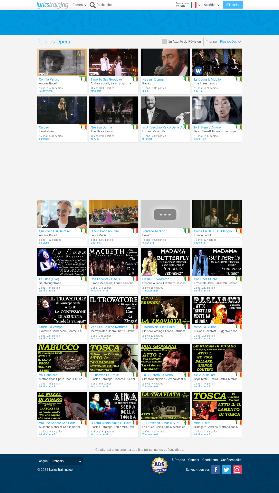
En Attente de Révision (184, 41)
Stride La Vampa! (51, 327)
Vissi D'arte (202, 423)
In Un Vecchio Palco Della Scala (164, 127)
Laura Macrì (98, 235)
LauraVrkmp (45, 91)
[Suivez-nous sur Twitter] (226, 469)
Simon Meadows (101, 283)
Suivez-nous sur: (198, 470)
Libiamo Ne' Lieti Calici (158, 327)
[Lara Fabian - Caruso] (62, 110)
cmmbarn (96, 91)
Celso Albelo (164, 427)
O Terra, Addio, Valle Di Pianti (111, 423)
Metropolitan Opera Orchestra (238, 427)
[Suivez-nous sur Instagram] (237, 469)
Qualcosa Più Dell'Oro (54, 231)
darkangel (44, 138)
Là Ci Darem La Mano (157, 375)
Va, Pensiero (48, 375)
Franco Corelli (202, 235)
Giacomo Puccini (124, 379)
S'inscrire (233, 5)
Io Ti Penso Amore (207, 127)
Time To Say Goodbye (106, 79)
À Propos (178, 460)
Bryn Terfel (201, 379)
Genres (78, 5)
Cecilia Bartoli (218, 379)
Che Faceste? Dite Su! (107, 279)
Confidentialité (231, 460)
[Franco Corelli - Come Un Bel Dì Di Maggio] (217, 214)
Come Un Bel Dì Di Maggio (213, 231)
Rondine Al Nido (153, 231)
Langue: (42, 461)
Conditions (210, 460)
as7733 (198, 91)
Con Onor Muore (205, 279)
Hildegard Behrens (206, 427)
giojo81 (146, 91)
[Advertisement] (139, 22)
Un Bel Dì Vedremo (155, 279)
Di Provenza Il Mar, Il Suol (160, 423)
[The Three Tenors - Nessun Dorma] (113, 110)
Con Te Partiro (49, 79)
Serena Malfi (174, 379)
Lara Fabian (46, 131)
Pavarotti (148, 83)
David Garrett (202, 131)
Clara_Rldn (200, 138)
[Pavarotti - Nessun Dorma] (165, 62)
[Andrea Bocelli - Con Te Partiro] (62, 62)
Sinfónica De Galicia (185, 427)
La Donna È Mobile (207, 79)
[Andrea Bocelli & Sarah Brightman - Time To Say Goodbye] (113, 62)
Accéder (210, 5)
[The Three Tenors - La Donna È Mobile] (217, 62)
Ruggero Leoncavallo (231, 331)
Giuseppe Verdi (85, 379)
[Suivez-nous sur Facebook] (215, 469)
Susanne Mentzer (50, 427)
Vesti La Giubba (205, 327)
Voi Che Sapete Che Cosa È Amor (63, 423)
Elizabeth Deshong (175, 283)
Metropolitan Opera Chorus (108, 331)
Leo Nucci (148, 427)
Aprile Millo (121, 427)
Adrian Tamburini (125, 283)
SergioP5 (44, 242)
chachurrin (148, 242)
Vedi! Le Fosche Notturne (109, 327)
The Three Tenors (205, 83)
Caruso (44, 127)
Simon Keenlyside (153, 379)
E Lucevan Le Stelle (105, 375)
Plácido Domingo (153, 331)
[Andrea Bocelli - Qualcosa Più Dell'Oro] (62, 214)
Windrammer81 (48, 290)
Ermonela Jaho (152, 283)
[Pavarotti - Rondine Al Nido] (165, 214)
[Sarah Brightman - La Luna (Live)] (62, 262)
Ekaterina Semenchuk (53, 331)
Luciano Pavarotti (153, 131)
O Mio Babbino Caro (105, 231)
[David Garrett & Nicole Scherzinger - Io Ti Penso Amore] (217, 110)
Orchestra (133, 331)
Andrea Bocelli (48, 83)
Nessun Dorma (153, 79)
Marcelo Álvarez (79, 331)
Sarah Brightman (121, 83)
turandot (147, 138)
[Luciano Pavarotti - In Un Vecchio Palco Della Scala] (165, 110)
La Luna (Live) (49, 279)
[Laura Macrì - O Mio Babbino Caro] (113, 214)
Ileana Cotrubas (175, 331)
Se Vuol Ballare (205, 375)
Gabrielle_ (96, 242)
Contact (193, 460)
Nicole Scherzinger (224, 131)
